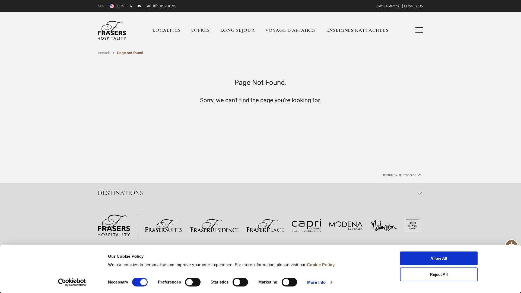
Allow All (438, 258)
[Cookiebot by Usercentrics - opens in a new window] (72, 282)
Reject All (439, 274)
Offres (200, 30)
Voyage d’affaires (290, 30)
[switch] (193, 282)
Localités (167, 30)
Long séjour (237, 30)
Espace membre (389, 6)
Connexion (413, 6)
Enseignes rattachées (357, 30)
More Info (316, 282)
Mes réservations (161, 6)
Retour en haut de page (400, 175)
